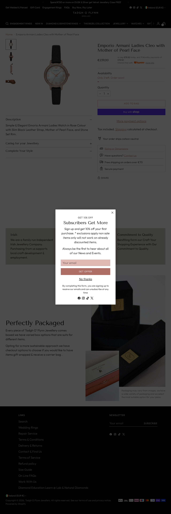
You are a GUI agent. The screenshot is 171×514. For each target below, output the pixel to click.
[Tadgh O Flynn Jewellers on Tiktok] (87, 299)
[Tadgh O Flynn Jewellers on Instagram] (83, 299)
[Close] (112, 213)
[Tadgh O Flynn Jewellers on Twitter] (92, 299)
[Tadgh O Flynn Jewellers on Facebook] (79, 299)
